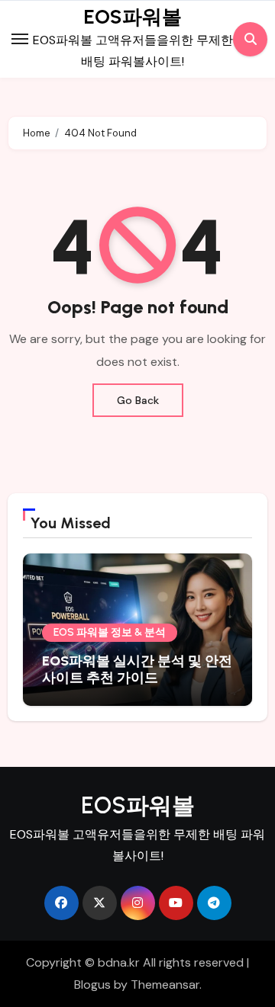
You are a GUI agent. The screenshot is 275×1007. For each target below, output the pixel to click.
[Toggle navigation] (20, 39)
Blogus (92, 985)
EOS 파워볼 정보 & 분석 (109, 632)
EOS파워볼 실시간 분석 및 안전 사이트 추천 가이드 (137, 669)
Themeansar (165, 985)
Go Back (138, 400)
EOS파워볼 (132, 17)
